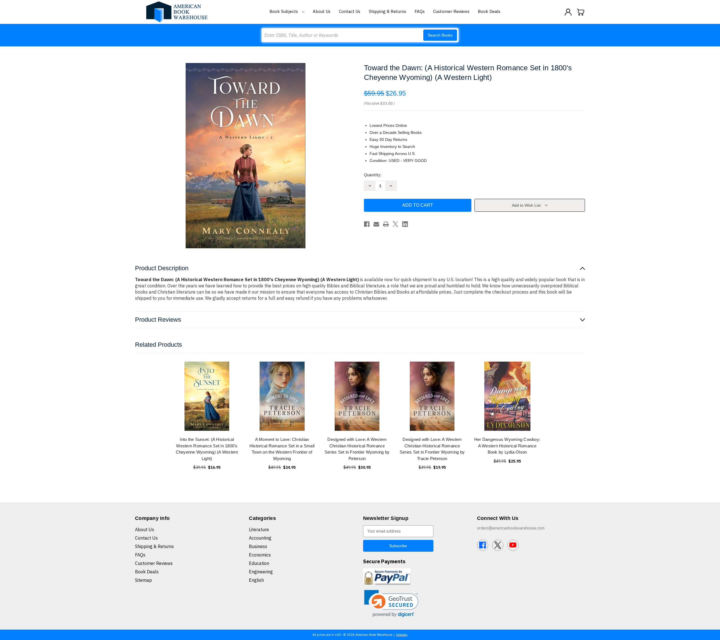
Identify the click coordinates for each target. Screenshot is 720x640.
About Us (321, 11)
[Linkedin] (405, 224)
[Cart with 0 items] (581, 12)
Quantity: (372, 174)
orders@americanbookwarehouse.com (510, 528)
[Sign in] (568, 12)
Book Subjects (284, 11)
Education (259, 563)
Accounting (260, 538)
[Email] (376, 224)
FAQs (420, 11)
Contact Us (349, 11)
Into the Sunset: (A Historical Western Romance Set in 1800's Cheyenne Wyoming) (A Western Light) (207, 449)
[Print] (386, 224)
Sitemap (143, 580)
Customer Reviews (451, 11)
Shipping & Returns (387, 11)
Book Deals (489, 11)
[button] (391, 603)
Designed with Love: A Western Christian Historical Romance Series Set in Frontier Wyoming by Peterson (357, 449)
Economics (260, 555)
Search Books (440, 35)
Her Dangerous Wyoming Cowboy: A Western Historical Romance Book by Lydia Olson (507, 445)
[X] (395, 224)
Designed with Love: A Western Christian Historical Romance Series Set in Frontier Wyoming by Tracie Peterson (432, 449)
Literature (259, 529)
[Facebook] (367, 224)
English (256, 580)
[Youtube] (513, 545)
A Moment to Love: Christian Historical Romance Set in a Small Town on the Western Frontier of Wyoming (281, 449)
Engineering (261, 571)
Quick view (207, 396)
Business (258, 546)
